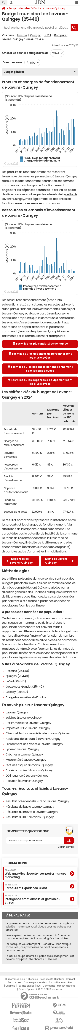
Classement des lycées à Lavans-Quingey (34, 743)
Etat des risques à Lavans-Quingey (29, 765)
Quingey (35, 35)
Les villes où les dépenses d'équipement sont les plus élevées (42, 382)
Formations (16, 863)
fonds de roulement (19, 537)
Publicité (59, 979)
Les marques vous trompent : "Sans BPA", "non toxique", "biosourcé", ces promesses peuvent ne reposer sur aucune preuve (39, 947)
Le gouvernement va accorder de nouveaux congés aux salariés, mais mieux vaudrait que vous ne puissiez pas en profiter (40, 926)
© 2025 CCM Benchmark (49, 989)
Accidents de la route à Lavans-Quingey (33, 738)
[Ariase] (21, 1028)
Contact (70, 979)
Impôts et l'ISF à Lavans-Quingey (28, 728)
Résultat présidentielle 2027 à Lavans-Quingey (37, 801)
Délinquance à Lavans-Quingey (27, 775)
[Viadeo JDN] (59, 1020)
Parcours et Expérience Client (26, 886)
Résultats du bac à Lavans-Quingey (30, 806)
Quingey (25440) (17, 676)
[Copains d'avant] (21, 1020)
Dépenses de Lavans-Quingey (21, 561)
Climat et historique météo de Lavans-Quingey (38, 733)
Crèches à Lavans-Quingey (24, 754)
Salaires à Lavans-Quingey (24, 717)
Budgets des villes (19, 8)
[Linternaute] (21, 1013)
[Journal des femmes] (21, 1005)
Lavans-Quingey (55, 8)
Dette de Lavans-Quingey (57, 561)
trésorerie (57, 537)
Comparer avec (12, 62)
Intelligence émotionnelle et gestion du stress (32, 899)
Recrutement (15, 982)
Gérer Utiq (10, 986)
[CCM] (59, 1005)
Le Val (47, 35)
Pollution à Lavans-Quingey (24, 780)
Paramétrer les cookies (60, 982)
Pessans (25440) (17, 670)
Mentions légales (66, 986)
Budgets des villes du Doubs (26, 697)
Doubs (37, 8)
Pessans (22, 35)
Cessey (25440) (17, 691)
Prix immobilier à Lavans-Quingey (28, 722)
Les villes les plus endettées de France (42, 343)
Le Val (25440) (16, 681)
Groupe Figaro (25, 989)
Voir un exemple (66, 847)
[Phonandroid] (59, 1027)
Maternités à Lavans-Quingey (26, 759)
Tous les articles (25, 986)
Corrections (49, 986)
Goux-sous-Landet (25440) (25, 686)
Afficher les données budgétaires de (25, 53)
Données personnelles (35, 982)
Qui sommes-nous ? (16, 979)
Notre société (46, 979)
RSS (38, 986)
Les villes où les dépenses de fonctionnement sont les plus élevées (42, 369)
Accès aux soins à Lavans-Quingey (29, 770)
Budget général (14, 71)
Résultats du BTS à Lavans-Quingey (30, 817)
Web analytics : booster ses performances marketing (35, 873)
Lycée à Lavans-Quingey (22, 749)
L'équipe (33, 979)
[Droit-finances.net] (59, 1012)
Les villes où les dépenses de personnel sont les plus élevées (42, 355)
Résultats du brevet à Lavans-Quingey (32, 811)
